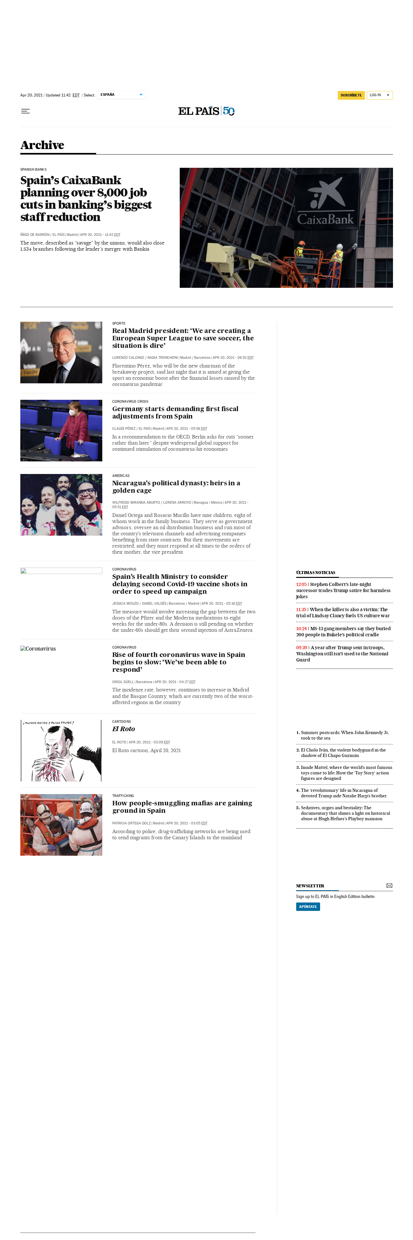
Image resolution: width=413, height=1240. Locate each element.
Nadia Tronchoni (162, 358)
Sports (119, 324)
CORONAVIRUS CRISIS (130, 402)
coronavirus (124, 648)
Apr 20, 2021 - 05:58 (186, 429)
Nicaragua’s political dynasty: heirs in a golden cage (176, 487)
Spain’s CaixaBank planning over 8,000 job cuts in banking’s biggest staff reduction (86, 198)
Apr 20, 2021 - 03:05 (186, 823)
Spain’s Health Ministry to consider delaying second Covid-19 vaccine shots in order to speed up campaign (179, 584)
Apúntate (308, 906)
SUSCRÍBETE (351, 95)
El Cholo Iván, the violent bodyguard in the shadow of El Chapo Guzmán (343, 752)
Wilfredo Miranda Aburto (136, 502)
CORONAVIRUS (124, 569)
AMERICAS (120, 476)
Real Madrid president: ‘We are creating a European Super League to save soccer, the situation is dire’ (183, 338)
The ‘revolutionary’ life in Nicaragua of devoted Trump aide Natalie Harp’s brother (344, 793)
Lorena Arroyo (177, 502)
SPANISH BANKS (33, 170)
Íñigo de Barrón (34, 235)
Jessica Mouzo (125, 603)
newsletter (310, 885)
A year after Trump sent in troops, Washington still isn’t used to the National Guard (342, 654)
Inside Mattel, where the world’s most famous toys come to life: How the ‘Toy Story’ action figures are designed (346, 773)
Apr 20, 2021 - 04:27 (175, 682)
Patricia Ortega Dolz (131, 823)
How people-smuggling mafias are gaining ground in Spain (182, 807)
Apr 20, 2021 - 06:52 (233, 358)
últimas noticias (316, 572)
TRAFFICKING (123, 796)
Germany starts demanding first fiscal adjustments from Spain (175, 413)
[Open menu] (25, 111)
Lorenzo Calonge (128, 358)
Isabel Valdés (154, 603)
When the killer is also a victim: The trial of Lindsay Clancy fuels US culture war (343, 613)
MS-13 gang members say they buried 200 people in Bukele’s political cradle (343, 632)
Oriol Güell (123, 682)
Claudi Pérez (124, 429)
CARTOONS (121, 722)
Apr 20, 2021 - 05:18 (221, 603)
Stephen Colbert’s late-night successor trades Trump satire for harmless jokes (343, 590)
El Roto (123, 729)
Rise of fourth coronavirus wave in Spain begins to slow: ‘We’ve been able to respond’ (178, 662)
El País (59, 235)
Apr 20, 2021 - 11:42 (100, 235)
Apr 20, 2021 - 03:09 (149, 742)
